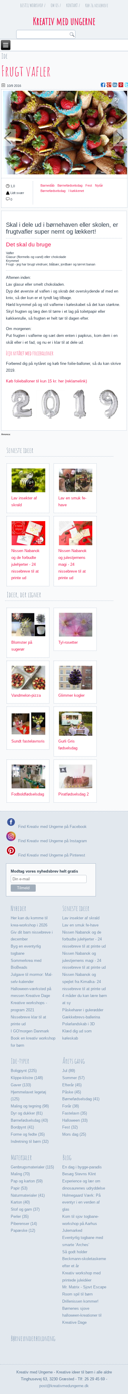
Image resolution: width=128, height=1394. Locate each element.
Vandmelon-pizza (26, 695)
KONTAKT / (73, 5)
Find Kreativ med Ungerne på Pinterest (51, 855)
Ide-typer (20, 1061)
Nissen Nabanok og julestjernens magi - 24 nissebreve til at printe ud (72, 564)
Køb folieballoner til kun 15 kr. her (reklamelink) (46, 381)
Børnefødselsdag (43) (29, 1120)
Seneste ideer (76, 908)
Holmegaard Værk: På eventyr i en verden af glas (81, 1202)
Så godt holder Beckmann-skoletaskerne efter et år (84, 1259)
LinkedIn (115, 84)
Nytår (99, 185)
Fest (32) (70, 1127)
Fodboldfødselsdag (27, 794)
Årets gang (74, 1061)
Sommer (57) (73, 1078)
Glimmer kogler (71, 695)
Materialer (21, 1157)
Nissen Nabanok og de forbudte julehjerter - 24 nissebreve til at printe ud (25, 564)
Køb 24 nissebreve (96, 5)
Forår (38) (70, 1106)
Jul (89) (68, 1070)
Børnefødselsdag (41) (80, 1099)
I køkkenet (76, 191)
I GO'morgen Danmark (30, 1031)
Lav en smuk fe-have (80, 925)
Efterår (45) (72, 1085)
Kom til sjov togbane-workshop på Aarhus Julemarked (80, 1223)
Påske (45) (71, 1092)
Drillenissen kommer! (80, 1301)
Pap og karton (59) (27, 1181)
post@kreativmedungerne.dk (64, 1386)
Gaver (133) (21, 1085)
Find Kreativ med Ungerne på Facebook (52, 826)
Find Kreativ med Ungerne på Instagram (52, 841)
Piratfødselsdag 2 (73, 794)
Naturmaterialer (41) (28, 1195)
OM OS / (56, 5)
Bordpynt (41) (22, 1127)
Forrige (9, 141)
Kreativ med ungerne (64, 21)
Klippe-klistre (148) (27, 1078)
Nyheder (18, 908)
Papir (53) (19, 1188)
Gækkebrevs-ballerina (81, 1017)
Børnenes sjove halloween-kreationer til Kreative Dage (82, 1315)
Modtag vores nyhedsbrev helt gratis (44, 871)
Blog (67, 1157)
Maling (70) (20, 1174)
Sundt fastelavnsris (28, 741)
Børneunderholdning (33, 1338)
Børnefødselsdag (69, 185)
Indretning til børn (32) (30, 1141)
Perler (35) (20, 1216)
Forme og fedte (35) (28, 1134)
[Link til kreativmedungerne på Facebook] (11, 826)
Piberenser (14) (24, 1223)
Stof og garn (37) (25, 1209)
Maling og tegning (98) (30, 1106)
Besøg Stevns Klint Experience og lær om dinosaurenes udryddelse (83, 1181)
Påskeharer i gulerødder (82, 1010)
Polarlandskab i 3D (78, 1024)
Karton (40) (20, 1202)
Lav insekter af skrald (80, 918)
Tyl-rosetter (68, 642)
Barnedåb (47, 185)
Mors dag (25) (74, 1134)
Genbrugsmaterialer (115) (32, 1167)
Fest (88, 185)
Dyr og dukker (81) (27, 1113)
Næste (120, 141)
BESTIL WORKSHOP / (33, 5)
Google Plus (109, 84)
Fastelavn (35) (74, 1113)
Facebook (103, 84)
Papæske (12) (23, 1230)
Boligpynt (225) (24, 1070)
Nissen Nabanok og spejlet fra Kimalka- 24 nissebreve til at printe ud (84, 981)
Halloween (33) (75, 1120)
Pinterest (120, 84)
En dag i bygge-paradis (82, 1167)
